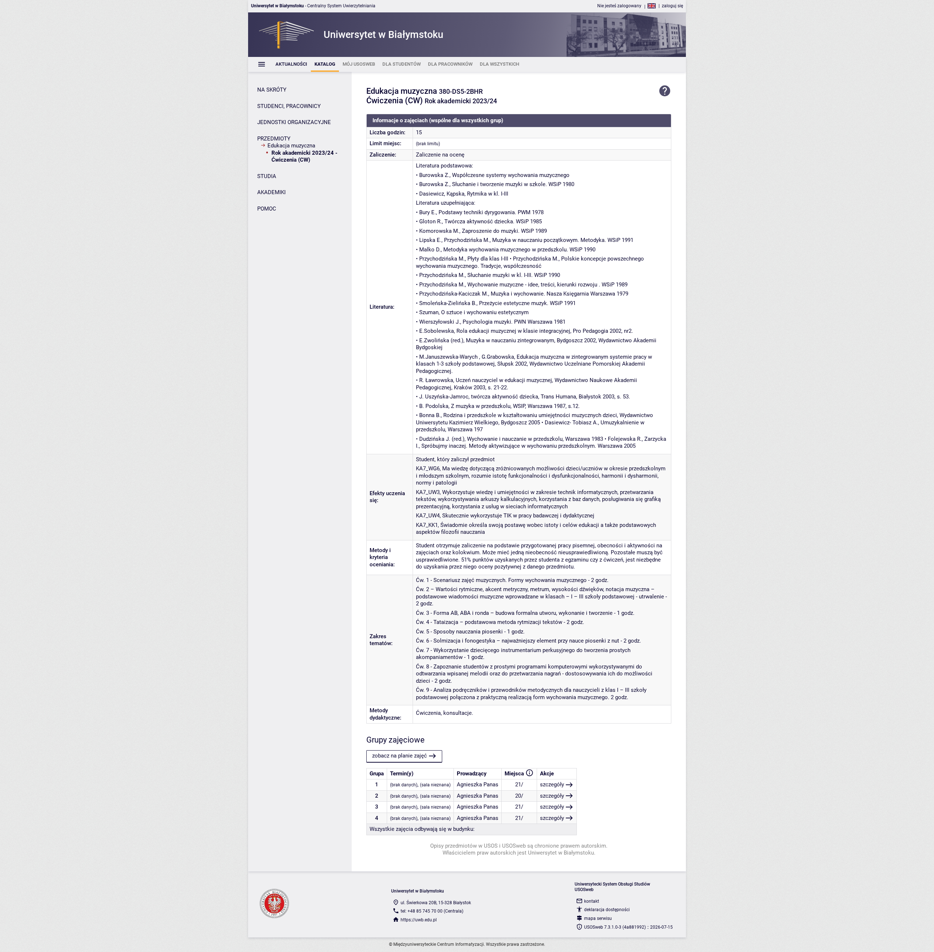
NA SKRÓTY (271, 89)
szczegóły (552, 784)
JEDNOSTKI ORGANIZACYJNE (294, 122)
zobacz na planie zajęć (399, 755)
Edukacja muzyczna (291, 145)
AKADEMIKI (271, 192)
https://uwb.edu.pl (419, 919)
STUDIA (266, 176)
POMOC (266, 208)
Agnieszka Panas (477, 784)
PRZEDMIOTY (273, 138)
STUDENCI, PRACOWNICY (289, 106)
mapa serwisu (598, 918)
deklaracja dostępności (607, 909)
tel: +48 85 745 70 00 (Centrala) (432, 911)
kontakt (591, 901)
